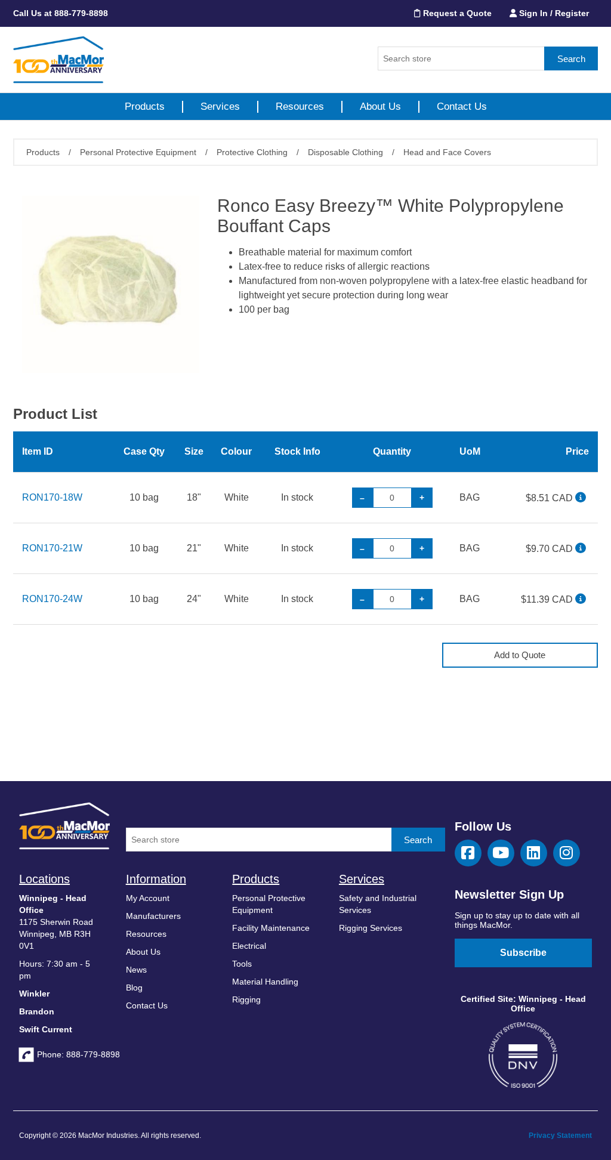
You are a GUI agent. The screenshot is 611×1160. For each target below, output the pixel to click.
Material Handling (265, 981)
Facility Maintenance (271, 928)
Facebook (468, 853)
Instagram (566, 853)
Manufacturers (153, 916)
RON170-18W (52, 497)
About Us (380, 106)
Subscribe (523, 953)
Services (220, 106)
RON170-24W (52, 599)
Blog (134, 987)
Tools (242, 963)
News (136, 969)
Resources (300, 106)
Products (145, 106)
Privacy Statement (560, 1135)
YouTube (500, 853)
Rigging (246, 999)
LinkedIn (533, 853)
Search (571, 59)
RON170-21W (52, 548)
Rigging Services (370, 928)
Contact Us (462, 106)
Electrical (249, 946)
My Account (147, 898)
